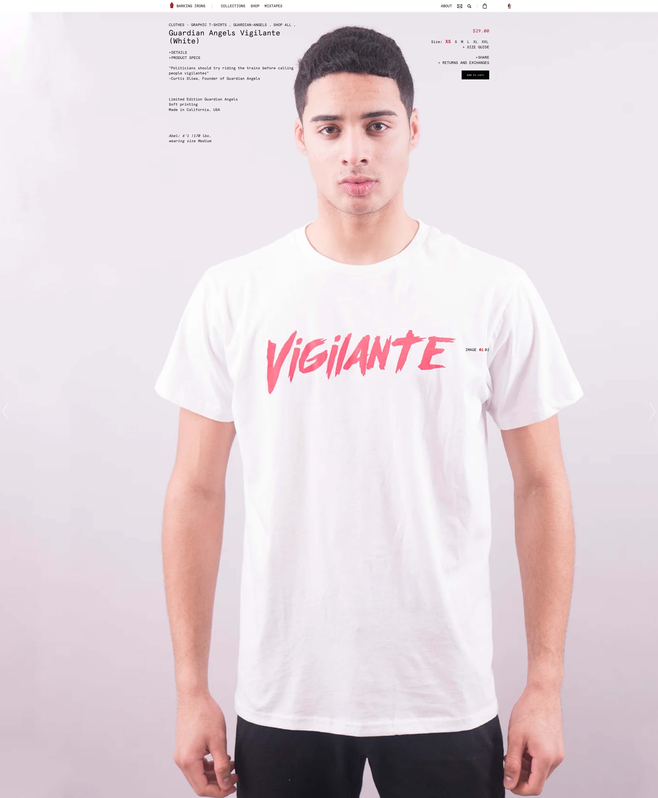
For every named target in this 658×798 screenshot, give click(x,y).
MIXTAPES (273, 6)
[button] (481, 349)
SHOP (255, 6)
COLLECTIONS (233, 6)
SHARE (483, 57)
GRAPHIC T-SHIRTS (209, 25)
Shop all (282, 25)
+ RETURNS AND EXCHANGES (463, 63)
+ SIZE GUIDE (475, 47)
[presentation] (6, 411)
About (446, 6)
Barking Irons (190, 6)
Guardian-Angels (250, 25)
